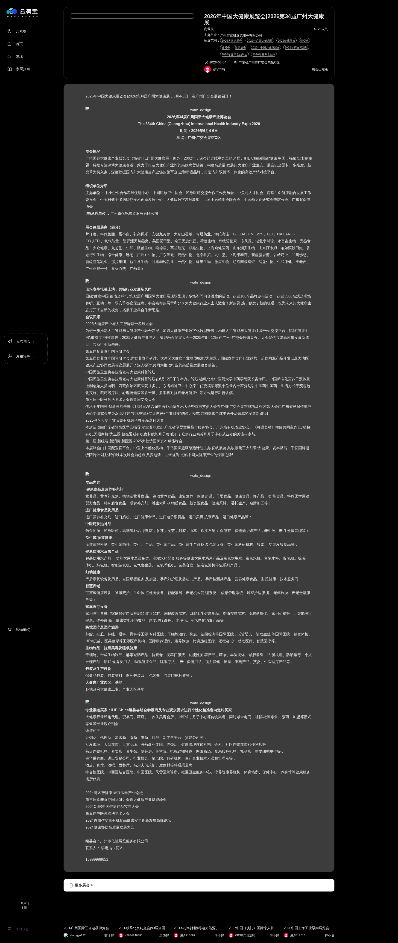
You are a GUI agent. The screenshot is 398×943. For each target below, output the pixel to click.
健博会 (226, 47)
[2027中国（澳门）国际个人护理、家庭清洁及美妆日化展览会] (254, 897)
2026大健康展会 (232, 40)
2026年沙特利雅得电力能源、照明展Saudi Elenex (199, 928)
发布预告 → (21, 356)
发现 (15, 56)
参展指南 (19, 69)
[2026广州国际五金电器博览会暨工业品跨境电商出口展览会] (89, 897)
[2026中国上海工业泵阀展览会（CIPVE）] (309, 897)
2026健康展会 (286, 40)
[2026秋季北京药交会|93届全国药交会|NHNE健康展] (144, 897)
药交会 (304, 40)
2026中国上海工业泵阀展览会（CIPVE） (309, 928)
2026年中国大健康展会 (265, 47)
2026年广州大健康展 (260, 40)
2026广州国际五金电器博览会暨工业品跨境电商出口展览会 (89, 928)
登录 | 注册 (24, 905)
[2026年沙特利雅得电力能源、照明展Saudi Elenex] (199, 897)
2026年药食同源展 (296, 47)
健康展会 (240, 47)
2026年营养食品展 (263, 54)
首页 (15, 44)
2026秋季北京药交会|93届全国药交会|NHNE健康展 (144, 928)
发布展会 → (21, 341)
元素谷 (17, 31)
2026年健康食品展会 (234, 54)
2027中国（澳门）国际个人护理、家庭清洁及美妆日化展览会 (254, 928)
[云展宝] (22, 12)
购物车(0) (19, 630)
